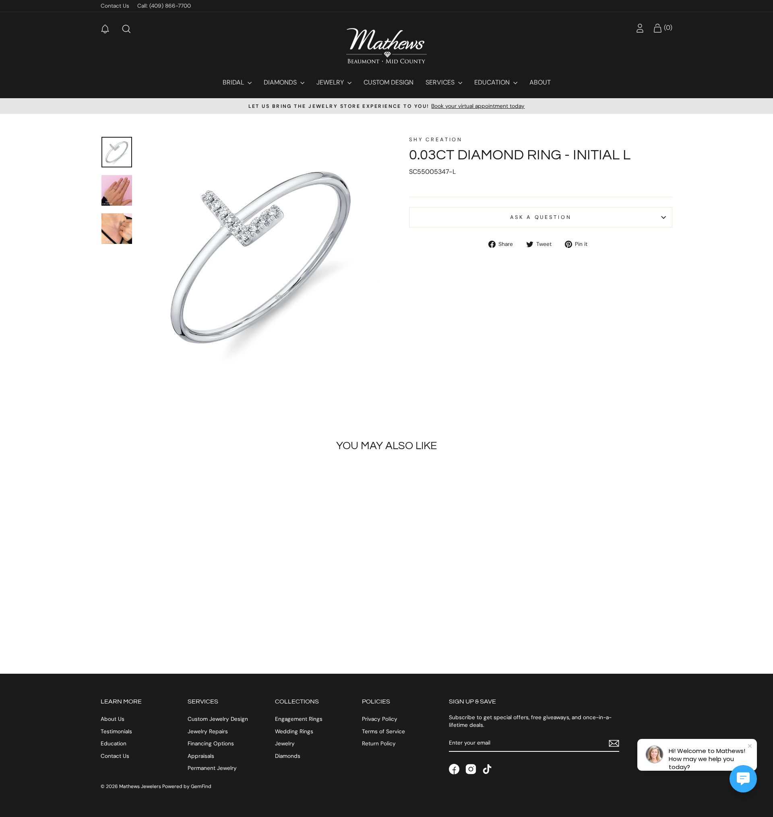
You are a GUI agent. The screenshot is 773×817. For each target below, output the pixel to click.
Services (441, 82)
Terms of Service (383, 731)
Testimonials (116, 731)
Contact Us (115, 5)
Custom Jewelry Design (218, 719)
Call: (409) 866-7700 (164, 5)
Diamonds (281, 82)
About (540, 82)
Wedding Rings (294, 731)
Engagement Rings (298, 719)
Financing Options (211, 743)
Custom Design (388, 82)
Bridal (234, 82)
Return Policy (379, 743)
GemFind (201, 786)
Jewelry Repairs (208, 731)
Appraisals (201, 756)
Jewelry (330, 82)
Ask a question (541, 217)
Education (492, 82)
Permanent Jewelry (212, 768)
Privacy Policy (379, 719)
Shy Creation (436, 139)
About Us (112, 719)
